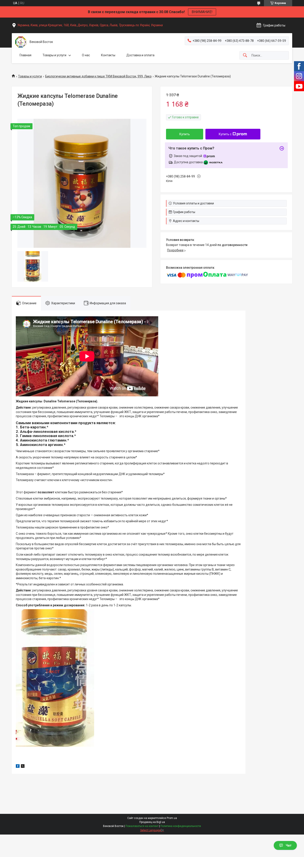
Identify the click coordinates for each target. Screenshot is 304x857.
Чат (289, 845)
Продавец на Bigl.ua (152, 822)
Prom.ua (172, 818)
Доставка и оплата (140, 55)
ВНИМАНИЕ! (202, 12)
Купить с (225, 134)
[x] (22, 766)
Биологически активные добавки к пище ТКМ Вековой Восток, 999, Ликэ (98, 76)
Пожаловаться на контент (142, 826)
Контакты (108, 55)
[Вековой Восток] (20, 42)
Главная (25, 55)
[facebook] (18, 766)
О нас (86, 55)
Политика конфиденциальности (180, 826)
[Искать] (245, 55)
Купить (184, 134)
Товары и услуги (54, 55)
